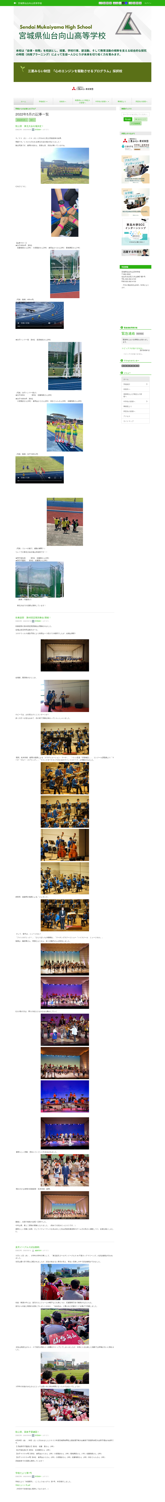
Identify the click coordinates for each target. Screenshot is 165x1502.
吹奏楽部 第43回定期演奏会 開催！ (33, 617)
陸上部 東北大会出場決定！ (29, 125)
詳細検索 (136, 123)
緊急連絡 (129, 333)
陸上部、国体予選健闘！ (27, 1431)
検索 (129, 119)
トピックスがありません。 (133, 348)
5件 (31, 120)
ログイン (148, 3)
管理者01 (38, 129)
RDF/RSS (140, 334)
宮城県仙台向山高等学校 (30, 3)
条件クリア (141, 119)
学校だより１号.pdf (22, 1485)
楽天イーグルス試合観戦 (27, 1246)
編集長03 (38, 1250)
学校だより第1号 (23, 1472)
